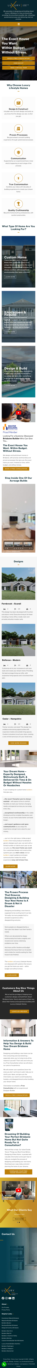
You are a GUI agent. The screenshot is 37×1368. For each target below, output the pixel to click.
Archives (16, 1361)
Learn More (10, 277)
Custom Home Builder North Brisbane (13, 1340)
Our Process (5, 1307)
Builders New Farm (7, 1331)
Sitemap (11, 1361)
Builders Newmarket (8, 1351)
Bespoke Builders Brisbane (10, 1320)
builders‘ (6, 855)
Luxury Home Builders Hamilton (11, 1343)
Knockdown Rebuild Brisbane (10, 1318)
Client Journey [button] (17, 1222)
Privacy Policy (6, 1309)
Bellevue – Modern (11, 660)
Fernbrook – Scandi (11, 604)
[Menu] (18, 24)
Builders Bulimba (7, 1338)
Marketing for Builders (13, 1364)
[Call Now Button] (4, 1364)
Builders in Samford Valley (9, 1335)
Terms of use (14, 1359)
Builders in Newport (7, 1348)
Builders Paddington (8, 1346)
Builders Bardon (6, 1323)
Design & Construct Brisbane (10, 1327)
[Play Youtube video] (18, 412)
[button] (3, 1201)
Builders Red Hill (6, 1333)
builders (29, 790)
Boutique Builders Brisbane (10, 1325)
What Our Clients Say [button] (19, 1222)
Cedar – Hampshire (12, 719)
